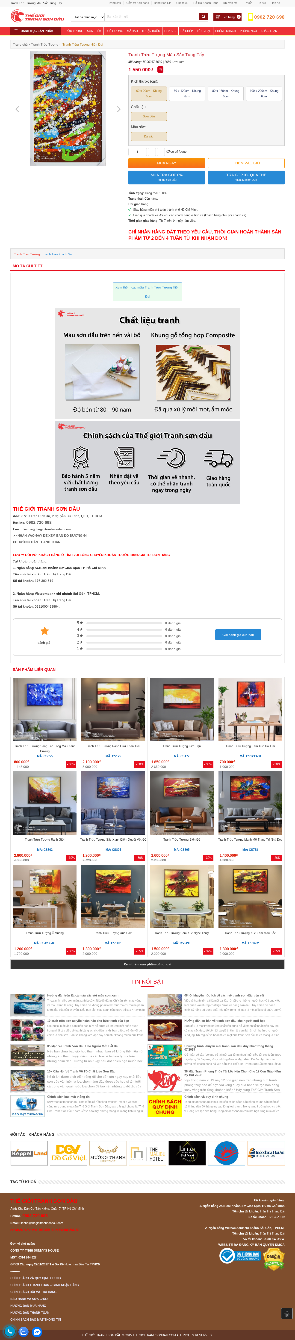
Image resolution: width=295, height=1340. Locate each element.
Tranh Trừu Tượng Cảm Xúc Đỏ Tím (250, 746)
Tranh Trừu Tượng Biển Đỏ (181, 839)
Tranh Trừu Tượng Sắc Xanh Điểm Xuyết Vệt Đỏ (113, 839)
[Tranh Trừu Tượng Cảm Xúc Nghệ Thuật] (182, 897)
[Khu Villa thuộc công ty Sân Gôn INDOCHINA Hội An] (226, 1153)
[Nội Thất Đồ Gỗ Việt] (28, 1153)
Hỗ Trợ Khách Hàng (205, 3)
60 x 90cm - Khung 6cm (149, 93)
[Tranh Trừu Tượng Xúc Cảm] (113, 897)
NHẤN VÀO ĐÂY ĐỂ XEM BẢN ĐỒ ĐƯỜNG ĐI (52, 535)
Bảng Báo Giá (162, 3)
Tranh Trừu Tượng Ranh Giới (45, 839)
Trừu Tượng (73, 31)
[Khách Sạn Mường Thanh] (68, 1153)
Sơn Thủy (94, 31)
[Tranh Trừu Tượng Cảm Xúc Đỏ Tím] (250, 710)
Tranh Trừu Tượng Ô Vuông (45, 933)
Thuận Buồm (151, 31)
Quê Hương (114, 31)
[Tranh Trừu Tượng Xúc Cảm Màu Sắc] (250, 897)
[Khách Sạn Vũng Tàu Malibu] (108, 1153)
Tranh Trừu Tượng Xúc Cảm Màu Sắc (250, 933)
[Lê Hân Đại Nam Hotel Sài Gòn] (147, 1153)
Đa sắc (148, 136)
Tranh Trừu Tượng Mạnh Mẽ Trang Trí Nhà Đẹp (250, 839)
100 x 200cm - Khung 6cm (264, 93)
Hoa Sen (170, 31)
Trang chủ (114, 3)
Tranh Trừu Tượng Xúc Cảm (113, 933)
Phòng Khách (225, 31)
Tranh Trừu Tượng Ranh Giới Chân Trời (113, 746)
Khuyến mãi (230, 3)
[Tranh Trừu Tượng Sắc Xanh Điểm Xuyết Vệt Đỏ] (113, 803)
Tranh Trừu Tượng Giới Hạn (182, 746)
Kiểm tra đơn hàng (137, 3)
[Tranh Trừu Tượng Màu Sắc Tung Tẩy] (68, 165)
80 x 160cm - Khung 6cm (225, 93)
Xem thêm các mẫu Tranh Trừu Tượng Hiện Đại (147, 291)
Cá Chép (186, 31)
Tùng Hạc (204, 31)
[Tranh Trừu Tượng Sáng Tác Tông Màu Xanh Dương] (45, 710)
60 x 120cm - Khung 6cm (187, 93)
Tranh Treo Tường (27, 254)
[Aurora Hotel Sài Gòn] (187, 1153)
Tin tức (261, 3)
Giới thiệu (182, 3)
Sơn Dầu (149, 116)
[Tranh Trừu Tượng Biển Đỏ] (182, 803)
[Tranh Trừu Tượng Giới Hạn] (182, 710)
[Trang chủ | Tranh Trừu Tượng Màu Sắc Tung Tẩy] (37, 21)
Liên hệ (275, 3)
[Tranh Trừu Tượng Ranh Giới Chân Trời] (113, 710)
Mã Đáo (132, 31)
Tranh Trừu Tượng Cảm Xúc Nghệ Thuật (181, 933)
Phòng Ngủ (248, 31)
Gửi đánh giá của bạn (238, 635)
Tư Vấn (247, 3)
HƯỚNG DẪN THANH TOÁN (39, 542)
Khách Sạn (269, 31)
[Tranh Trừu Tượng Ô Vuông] (45, 897)
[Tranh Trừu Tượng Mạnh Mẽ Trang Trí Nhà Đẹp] (250, 803)
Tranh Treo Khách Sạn (58, 254)
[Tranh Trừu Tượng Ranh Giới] (45, 803)
